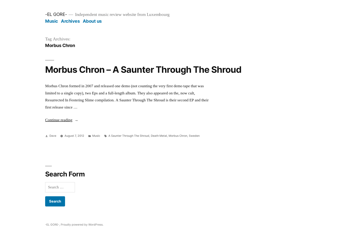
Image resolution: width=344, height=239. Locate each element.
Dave (52, 135)
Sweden (194, 135)
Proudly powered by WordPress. (82, 224)
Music (51, 21)
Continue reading (61, 119)
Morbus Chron (178, 135)
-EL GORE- (56, 14)
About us (92, 21)
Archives (70, 21)
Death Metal (159, 135)
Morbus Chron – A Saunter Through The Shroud (143, 69)
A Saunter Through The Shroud (128, 135)
